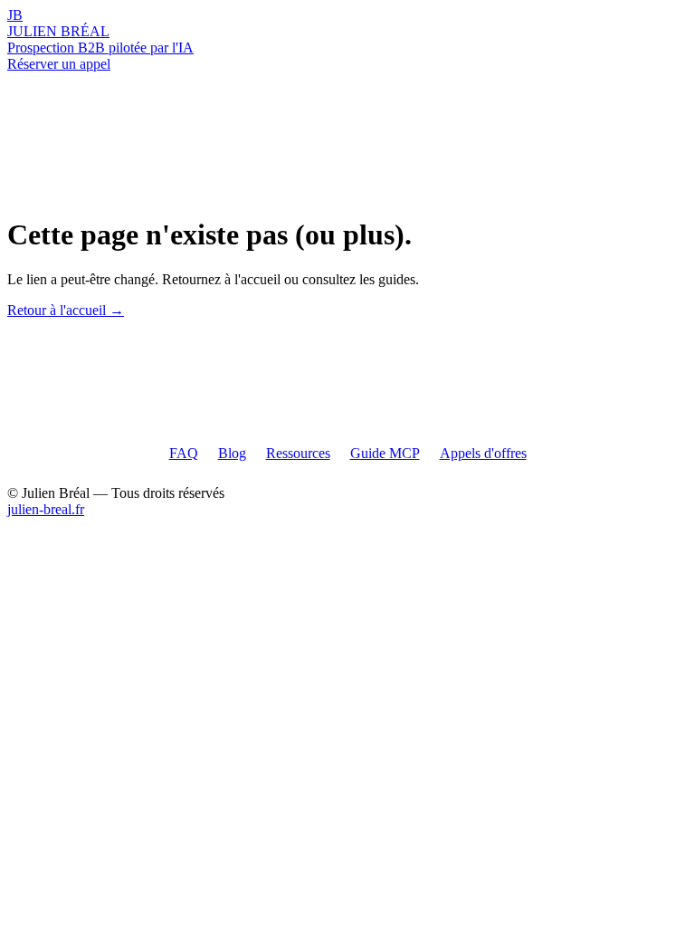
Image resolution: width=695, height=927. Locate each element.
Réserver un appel (58, 64)
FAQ (183, 453)
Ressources (298, 453)
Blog (232, 453)
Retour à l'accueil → (65, 310)
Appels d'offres (483, 453)
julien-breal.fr (45, 509)
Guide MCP (385, 453)
